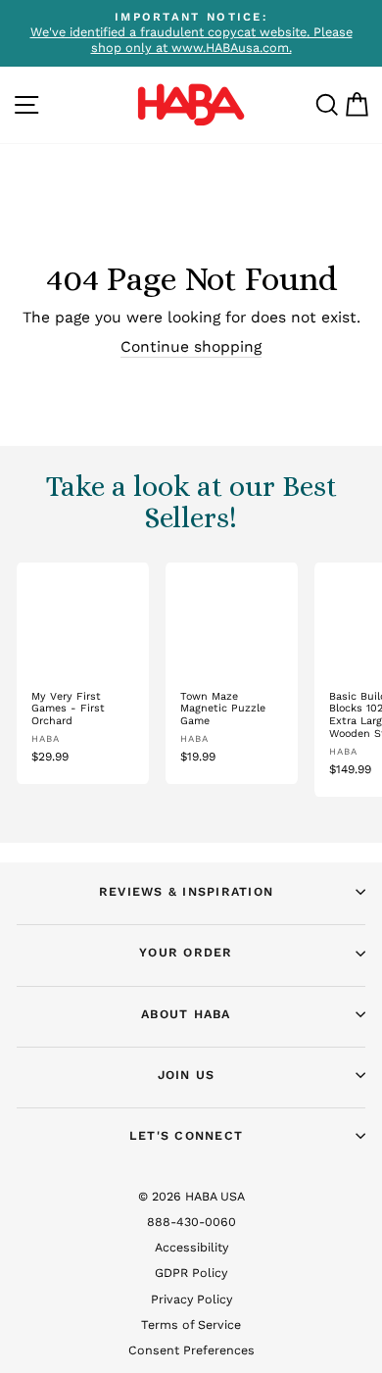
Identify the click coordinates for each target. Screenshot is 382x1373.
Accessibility (191, 1247)
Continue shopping (191, 346)
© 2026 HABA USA (191, 1196)
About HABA (186, 1013)
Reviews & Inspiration (186, 891)
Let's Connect (186, 1135)
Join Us (186, 1074)
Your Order (186, 952)
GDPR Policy (191, 1272)
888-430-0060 (191, 1221)
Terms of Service (191, 1324)
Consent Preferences (191, 1350)
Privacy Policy (191, 1299)
